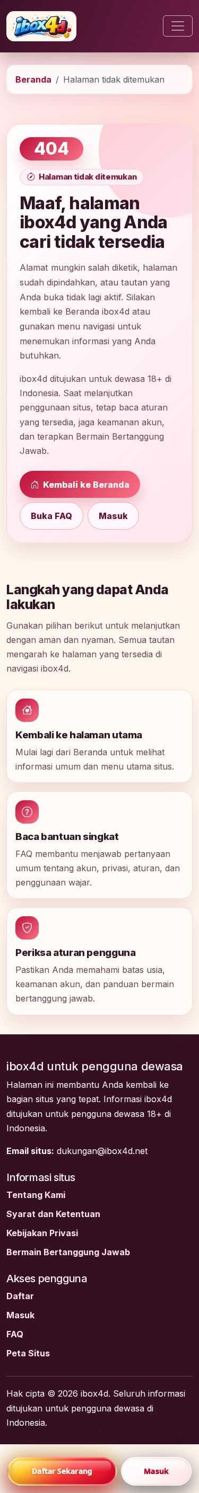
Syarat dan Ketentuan (53, 1214)
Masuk (113, 516)
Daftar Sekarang (62, 1471)
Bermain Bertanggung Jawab (68, 1252)
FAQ (14, 1334)
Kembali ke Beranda (85, 484)
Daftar (20, 1296)
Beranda (33, 79)
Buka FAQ (51, 516)
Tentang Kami (35, 1195)
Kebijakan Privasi (42, 1233)
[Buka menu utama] (178, 26)
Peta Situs (28, 1353)
